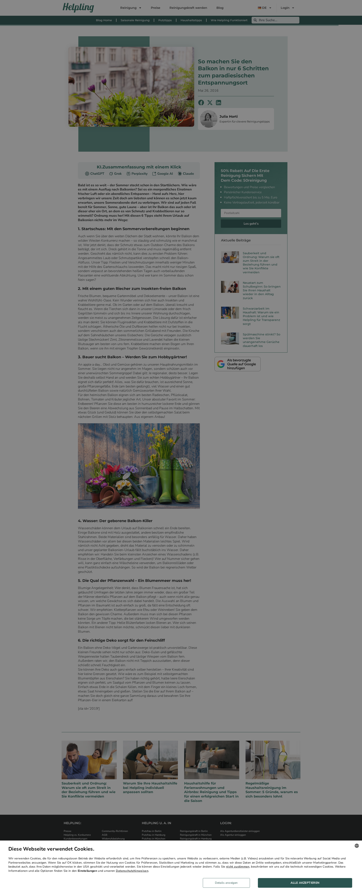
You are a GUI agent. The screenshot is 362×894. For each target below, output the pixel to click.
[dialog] (181, 867)
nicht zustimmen (238, 867)
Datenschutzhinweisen (132, 871)
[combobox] (357, 846)
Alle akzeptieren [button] (305, 883)
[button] (228, 883)
